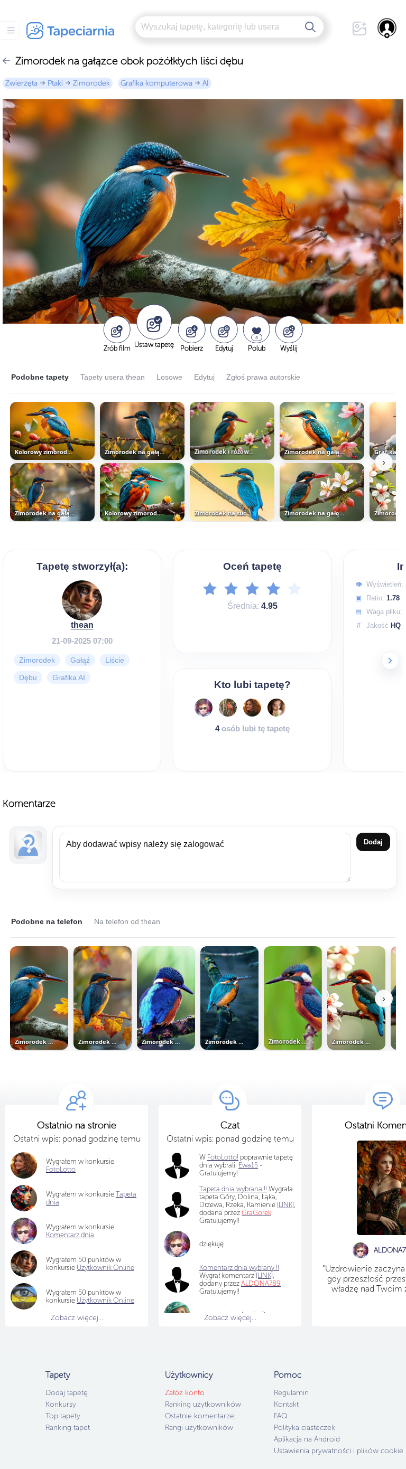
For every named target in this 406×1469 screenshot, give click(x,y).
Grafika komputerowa (156, 83)
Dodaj (373, 842)
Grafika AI (68, 677)
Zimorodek (91, 83)
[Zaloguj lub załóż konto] (387, 28)
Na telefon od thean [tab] (127, 921)
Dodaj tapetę (66, 1392)
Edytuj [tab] (204, 377)
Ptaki (55, 83)
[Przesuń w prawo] (390, 661)
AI (205, 83)
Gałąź (80, 660)
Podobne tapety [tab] (40, 377)
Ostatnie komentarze (199, 1415)
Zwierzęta (21, 83)
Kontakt (286, 1404)
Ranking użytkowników (203, 1404)
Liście (114, 660)
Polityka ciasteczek (304, 1427)
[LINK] (264, 1275)
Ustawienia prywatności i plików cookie (338, 1450)
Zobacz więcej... (77, 1317)
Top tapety (62, 1415)
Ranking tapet (67, 1427)
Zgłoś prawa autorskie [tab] (263, 377)
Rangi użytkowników (199, 1427)
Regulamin (291, 1392)
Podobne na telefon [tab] (46, 921)
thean (82, 624)
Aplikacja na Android (307, 1439)
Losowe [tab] (169, 377)
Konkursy (60, 1404)
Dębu (28, 677)
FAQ (280, 1415)
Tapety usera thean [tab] (112, 377)
